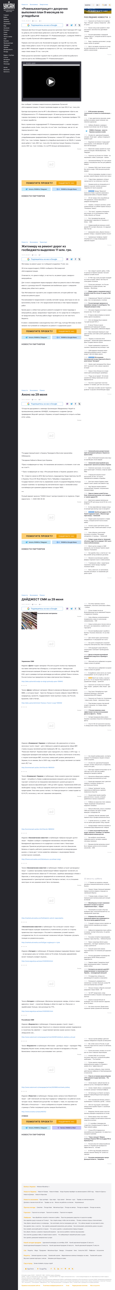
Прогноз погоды (29, 1207)
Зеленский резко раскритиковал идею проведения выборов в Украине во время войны (97, 452)
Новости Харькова (41, 1194)
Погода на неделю (82, 1207)
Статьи (6, 57)
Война (5, 17)
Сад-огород (28, 1263)
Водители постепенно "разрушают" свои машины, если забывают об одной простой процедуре (97, 143)
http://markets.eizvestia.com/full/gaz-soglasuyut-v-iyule (41, 942)
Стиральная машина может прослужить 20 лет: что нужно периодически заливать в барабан (94, 476)
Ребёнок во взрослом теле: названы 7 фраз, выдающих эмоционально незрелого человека (97, 803)
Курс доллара (44, 1199)
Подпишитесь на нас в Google (44, 25)
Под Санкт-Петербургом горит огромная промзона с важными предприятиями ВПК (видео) (95, 693)
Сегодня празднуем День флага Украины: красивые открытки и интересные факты (97, 718)
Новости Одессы (100, 1191)
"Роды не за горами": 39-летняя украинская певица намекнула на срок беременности (96, 377)
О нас (67, 1285)
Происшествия (8, 43)
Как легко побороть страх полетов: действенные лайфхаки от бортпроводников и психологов (97, 1071)
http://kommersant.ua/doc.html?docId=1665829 (38, 767)
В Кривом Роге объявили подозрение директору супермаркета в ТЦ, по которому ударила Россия (96, 918)
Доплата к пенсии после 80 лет (33, 1202)
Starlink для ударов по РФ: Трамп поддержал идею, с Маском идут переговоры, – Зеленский (97, 513)
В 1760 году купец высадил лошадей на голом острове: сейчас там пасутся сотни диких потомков (97, 279)
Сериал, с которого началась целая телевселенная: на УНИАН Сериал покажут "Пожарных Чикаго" (97, 206)
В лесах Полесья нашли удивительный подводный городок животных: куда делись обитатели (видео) (97, 326)
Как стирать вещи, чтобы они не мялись (62, 1220)
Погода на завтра (70, 1207)
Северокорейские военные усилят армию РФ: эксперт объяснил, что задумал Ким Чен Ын (97, 226)
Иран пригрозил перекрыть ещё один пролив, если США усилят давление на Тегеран (97, 333)
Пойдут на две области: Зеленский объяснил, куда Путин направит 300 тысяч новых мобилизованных (97, 541)
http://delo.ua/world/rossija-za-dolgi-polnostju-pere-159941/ (42, 681)
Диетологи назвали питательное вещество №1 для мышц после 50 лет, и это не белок (97, 501)
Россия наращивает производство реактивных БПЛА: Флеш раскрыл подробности (97, 957)
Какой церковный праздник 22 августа (81, 1242)
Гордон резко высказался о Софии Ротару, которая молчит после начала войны (97, 520)
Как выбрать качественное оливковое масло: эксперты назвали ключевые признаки (95, 839)
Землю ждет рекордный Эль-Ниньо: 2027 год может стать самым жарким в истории (97, 365)
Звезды (61, 1250)
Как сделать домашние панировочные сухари (38, 1237)
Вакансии (6, 69)
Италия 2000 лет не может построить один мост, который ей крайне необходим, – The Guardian (97, 1057)
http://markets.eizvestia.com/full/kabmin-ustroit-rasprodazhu (42, 918)
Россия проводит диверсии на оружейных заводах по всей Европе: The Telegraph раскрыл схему (97, 304)
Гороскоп (27, 1212)
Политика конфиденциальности (53, 1285)
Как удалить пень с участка (32, 1226)
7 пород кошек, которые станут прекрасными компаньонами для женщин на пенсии (97, 897)
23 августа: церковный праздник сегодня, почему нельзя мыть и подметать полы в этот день (97, 764)
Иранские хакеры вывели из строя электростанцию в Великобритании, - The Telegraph (97, 150)
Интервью (7, 59)
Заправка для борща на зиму (57, 1258)
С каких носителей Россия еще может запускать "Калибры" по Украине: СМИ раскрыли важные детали (97, 832)
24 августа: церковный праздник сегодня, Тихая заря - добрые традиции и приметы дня (97, 136)
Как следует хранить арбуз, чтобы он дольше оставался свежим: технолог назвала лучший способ (97, 272)
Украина (6, 19)
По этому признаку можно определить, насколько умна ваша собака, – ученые (97, 605)
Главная (6, 15)
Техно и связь (8, 36)
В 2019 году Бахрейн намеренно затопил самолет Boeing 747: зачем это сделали (96, 1152)
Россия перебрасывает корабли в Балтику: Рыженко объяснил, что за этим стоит (96, 632)
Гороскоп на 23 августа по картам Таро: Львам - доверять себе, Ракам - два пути (97, 686)
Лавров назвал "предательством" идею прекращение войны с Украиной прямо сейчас (96, 964)
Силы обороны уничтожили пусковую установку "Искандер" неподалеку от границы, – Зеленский (95, 534)
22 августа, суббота (93, 879)
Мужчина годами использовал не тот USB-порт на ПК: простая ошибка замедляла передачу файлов (97, 771)
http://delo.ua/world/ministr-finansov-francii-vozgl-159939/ (42, 703)
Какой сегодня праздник (32, 1242)
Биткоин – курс (70, 1199)
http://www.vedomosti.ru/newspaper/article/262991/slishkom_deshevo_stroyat (48, 1037)
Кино (75, 1250)
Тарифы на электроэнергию (85, 1199)
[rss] (72, 1268)
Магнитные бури (58, 1207)
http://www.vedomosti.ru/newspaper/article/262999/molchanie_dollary (46, 1087)
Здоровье (7, 45)
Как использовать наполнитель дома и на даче (88, 1226)
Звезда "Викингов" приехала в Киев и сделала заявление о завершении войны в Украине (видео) (96, 192)
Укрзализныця (79, 1202)
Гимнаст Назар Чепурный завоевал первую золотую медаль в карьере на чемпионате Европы (97, 891)
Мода (36, 1250)
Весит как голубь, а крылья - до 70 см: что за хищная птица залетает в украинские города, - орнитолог (97, 679)
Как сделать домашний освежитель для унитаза (57, 1226)
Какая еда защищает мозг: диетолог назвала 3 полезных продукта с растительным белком (97, 783)
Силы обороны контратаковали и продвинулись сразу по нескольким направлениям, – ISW (96, 619)
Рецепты (30, 1250)
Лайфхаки (27, 1217)
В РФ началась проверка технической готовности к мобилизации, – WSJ (97, 113)
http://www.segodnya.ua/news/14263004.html (37, 961)
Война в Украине (29, 1187)
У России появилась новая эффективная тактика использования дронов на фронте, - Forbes (96, 711)
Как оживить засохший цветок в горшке (36, 1229)
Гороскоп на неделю (66, 1212)
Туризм (6, 47)
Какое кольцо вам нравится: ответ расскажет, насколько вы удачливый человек (97, 29)
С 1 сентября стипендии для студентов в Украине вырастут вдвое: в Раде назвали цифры (96, 1125)
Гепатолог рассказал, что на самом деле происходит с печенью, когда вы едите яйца (97, 469)
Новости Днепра (29, 1194)
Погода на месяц (95, 1207)
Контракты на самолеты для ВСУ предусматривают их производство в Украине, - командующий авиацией (96, 971)
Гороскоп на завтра (52, 1212)
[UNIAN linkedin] (58, 1268)
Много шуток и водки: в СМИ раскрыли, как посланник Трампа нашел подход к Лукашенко (96, 547)
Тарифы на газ (48, 1202)
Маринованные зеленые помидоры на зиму (75, 1255)
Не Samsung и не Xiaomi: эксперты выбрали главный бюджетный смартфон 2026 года (97, 1094)
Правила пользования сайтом (31, 1285)
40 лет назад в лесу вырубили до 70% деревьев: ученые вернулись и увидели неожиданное (96, 199)
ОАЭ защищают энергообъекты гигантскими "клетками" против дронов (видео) (96, 649)
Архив (5, 67)
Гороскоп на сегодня (38, 1212)
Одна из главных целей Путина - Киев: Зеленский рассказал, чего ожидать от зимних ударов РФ (97, 495)
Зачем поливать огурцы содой (43, 1263)
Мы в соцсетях (95, 1285)
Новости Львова (43, 1191)
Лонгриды (7, 64)
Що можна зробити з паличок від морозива (70, 1232)
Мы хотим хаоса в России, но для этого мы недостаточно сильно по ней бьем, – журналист (97, 1045)
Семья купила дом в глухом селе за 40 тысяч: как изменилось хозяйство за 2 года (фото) (97, 625)
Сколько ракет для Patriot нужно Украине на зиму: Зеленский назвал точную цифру (97, 527)
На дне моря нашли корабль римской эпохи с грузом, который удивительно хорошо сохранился (95, 796)
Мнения (6, 61)
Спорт (5, 32)
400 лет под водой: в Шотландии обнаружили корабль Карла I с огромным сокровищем (97, 1106)
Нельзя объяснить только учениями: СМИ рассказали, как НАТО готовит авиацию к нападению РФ (97, 810)
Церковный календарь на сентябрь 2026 (55, 1242)
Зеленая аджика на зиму (39, 1255)
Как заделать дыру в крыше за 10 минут (36, 1220)
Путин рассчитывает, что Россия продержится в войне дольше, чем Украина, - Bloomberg (96, 286)
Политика (6, 21)
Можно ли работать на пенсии (64, 1202)
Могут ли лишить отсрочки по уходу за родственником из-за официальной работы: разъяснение (97, 48)
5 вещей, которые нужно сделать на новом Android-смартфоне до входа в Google (97, 925)
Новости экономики (31, 1199)
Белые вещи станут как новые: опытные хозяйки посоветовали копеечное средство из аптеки (97, 1118)
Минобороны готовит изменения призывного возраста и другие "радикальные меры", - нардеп (96, 904)
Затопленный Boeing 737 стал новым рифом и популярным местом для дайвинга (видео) (97, 162)
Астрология (100, 1250)
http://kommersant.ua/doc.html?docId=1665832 (38, 829)
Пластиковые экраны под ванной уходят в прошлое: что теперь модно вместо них (96, 705)
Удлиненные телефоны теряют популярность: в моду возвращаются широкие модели (95, 238)
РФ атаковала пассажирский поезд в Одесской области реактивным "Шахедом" (97, 359)
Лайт (5, 38)
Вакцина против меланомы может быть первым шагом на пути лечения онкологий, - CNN (97, 846)
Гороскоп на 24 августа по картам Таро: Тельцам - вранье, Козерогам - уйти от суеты (97, 22)
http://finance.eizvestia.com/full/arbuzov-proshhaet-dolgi (41, 859)
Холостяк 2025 (83, 1250)
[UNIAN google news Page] (61, 1268)
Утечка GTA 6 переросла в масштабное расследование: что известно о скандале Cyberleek (97, 1132)
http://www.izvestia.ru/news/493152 (34, 1112)
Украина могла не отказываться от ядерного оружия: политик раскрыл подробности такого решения (97, 186)
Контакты (7, 71)
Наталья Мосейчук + (43, 1186)
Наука (5, 34)
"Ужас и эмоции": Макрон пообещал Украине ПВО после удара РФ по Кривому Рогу (97, 1138)
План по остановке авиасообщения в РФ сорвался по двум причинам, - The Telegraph (97, 1077)
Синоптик (39, 1207)
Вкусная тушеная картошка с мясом (35, 1258)
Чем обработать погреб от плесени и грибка (45, 1217)
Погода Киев (48, 1207)
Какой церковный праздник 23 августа (36, 1245)
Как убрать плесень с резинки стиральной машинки (40, 1232)
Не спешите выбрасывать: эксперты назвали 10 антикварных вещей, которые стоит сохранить (97, 757)
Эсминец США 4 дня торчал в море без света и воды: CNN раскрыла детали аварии (97, 169)
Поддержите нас (98, 11)
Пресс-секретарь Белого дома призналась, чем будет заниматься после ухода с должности (97, 943)
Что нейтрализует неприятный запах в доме (71, 1234)
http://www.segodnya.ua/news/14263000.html (37, 1011)
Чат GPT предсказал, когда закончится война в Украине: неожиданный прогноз (97, 994)
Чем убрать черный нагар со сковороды (36, 1223)
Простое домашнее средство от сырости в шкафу (76, 1217)
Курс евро (53, 1199)
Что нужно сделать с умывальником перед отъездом (66, 1229)
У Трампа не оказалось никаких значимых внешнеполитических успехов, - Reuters (97, 884)
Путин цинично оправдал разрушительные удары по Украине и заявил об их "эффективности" (95, 1064)
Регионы (6, 30)
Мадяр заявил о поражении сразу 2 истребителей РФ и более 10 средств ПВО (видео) (97, 293)
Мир (5, 26)
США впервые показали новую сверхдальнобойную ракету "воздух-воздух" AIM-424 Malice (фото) (95, 352)
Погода (6, 51)
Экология (6, 28)
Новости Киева (54, 1191)
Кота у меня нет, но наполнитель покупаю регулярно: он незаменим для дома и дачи (96, 571)
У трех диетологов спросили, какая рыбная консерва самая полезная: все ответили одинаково (97, 120)
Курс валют (61, 1199)
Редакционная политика (79, 1285)
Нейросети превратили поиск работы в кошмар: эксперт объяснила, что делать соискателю (97, 931)
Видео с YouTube (9, 55)
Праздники (42, 1250)
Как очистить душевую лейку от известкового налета (40, 1234)
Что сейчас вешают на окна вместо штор (91, 1223)
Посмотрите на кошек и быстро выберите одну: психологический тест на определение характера (97, 911)
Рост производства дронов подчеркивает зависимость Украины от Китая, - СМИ (96, 220)
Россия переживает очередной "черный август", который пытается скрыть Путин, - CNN (97, 36)
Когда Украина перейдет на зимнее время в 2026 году (77, 1191)
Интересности (8, 49)
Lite (25, 1250)
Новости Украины (30, 1192)
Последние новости (96, 17)
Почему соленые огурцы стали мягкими (89, 1220)
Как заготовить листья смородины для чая (63, 1223)
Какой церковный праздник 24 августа (61, 1245)
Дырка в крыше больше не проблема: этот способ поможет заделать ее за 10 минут (97, 1001)
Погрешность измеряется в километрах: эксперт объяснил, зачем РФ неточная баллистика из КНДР (97, 982)
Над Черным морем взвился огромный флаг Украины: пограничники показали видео (96, 488)
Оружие (6, 41)
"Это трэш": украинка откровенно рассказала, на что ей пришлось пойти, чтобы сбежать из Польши (96, 213)
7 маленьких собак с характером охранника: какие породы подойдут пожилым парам (96, 564)
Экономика (7, 23)
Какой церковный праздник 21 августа (87, 1245)
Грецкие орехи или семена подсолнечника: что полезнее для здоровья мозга (97, 950)
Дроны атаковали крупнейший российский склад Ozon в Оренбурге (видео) (96, 656)
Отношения (68, 1250)
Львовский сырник (54, 1255)
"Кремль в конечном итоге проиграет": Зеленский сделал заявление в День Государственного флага (97, 340)
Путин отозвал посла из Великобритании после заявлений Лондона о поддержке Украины (97, 612)
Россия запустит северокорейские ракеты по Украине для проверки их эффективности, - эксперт (97, 1145)
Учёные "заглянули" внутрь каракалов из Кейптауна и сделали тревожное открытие (95, 790)
